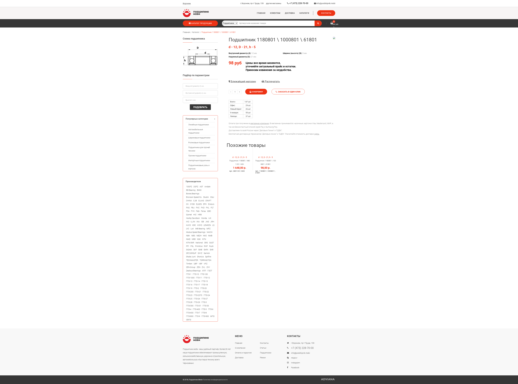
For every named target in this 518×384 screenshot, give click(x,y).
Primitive (198, 246)
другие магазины (273, 3)
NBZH (199, 236)
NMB (210, 236)
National (199, 243)
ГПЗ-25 (189, 299)
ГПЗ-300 (189, 306)
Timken (189, 264)
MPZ (208, 229)
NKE (205, 236)
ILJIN (193, 222)
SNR (211, 250)
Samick (207, 253)
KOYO (199, 225)
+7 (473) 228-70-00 (298, 3)
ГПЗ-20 (203, 288)
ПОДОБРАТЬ (200, 107)
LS (213, 225)
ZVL (203, 267)
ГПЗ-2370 (198, 295)
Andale (207, 187)
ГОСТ (209, 271)
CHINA (189, 201)
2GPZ (195, 187)
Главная (261, 13)
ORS (206, 243)
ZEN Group (190, 267)
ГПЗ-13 (189, 281)
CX (187, 204)
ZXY (208, 267)
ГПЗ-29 (197, 302)
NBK (188, 236)
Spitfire (208, 257)
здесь (316, 134)
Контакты (326, 13)
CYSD (192, 204)
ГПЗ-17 (197, 285)
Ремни (263, 358)
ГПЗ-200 (189, 292)
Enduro (211, 204)
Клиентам (275, 13)
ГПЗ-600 (189, 313)
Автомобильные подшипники (195, 131)
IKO (187, 222)
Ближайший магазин (243, 81)
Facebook (295, 367)
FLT (212, 208)
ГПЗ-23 (189, 295)
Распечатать (272, 81)
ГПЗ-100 (204, 274)
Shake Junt (191, 257)
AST (201, 187)
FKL (207, 208)
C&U (212, 197)
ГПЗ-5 (204, 309)
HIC (194, 215)
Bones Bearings (192, 194)
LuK (192, 229)
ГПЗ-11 (199, 278)
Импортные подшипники (199, 160)
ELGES (199, 204)
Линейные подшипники (198, 125)
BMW (199, 190)
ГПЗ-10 (196, 274)
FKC (198, 208)
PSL (192, 246)
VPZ (205, 264)
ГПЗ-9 (197, 316)
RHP (206, 246)
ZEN (198, 267)
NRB (194, 239)
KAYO (188, 225)
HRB (200, 215)
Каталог (195, 32)
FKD (203, 208)
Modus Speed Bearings (195, 232)
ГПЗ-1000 (190, 278)
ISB (202, 222)
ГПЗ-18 (205, 285)
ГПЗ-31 (198, 306)
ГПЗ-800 (189, 316)
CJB (195, 201)
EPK (205, 204)
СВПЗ (188, 320)
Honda (204, 218)
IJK (209, 218)
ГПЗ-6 (210, 309)
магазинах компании (259, 123)
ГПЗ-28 (189, 302)
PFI (187, 246)
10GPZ (189, 187)
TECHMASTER (192, 260)
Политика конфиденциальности (215, 380)
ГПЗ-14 (197, 281)
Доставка (290, 13)
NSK (199, 239)
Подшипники (265, 353)
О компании (240, 348)
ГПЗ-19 (189, 288)
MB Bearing (200, 229)
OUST (211, 243)
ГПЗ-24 (207, 295)
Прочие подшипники (197, 156)
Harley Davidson (193, 218)
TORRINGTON (205, 260)
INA (198, 222)
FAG (188, 208)
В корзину (257, 92)
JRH (212, 222)
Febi (198, 211)
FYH (193, 211)
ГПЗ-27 (205, 299)
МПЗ (212, 316)
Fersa (203, 211)
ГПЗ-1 (188, 274)
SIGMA (189, 250)
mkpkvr (294, 358)
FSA (188, 211)
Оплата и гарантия (243, 353)
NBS (193, 236)
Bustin (206, 197)
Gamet (189, 215)
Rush (211, 246)
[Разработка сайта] (328, 379)
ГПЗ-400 (196, 309)
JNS (207, 222)
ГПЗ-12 (207, 278)
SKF (195, 250)
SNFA (206, 250)
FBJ (193, 208)
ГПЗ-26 (197, 299)
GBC (209, 211)
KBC (194, 225)
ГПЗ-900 (205, 316)
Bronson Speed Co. (194, 197)
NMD (188, 239)
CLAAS (201, 201)
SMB (200, 250)
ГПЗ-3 (204, 302)
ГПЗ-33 (206, 306)
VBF (200, 264)
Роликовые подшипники (199, 142)
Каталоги (304, 13)
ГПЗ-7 (197, 313)
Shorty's (200, 257)
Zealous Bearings (193, 271)
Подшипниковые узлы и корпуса (198, 167)
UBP (195, 264)
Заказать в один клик (289, 92)
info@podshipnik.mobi (325, 3)
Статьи (263, 348)
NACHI (209, 232)
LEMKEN (207, 225)
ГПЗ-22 (206, 292)
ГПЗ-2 (196, 288)
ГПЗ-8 (204, 313)
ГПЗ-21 (198, 292)
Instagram (295, 363)
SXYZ (200, 253)
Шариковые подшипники (199, 138)
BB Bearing (190, 190)
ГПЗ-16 (189, 285)
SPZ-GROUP (191, 253)
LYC (187, 229)
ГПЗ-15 (205, 281)
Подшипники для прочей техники (199, 149)
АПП (204, 271)
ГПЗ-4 (188, 309)
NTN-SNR (190, 243)
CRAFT (208, 201)
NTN (204, 239)
